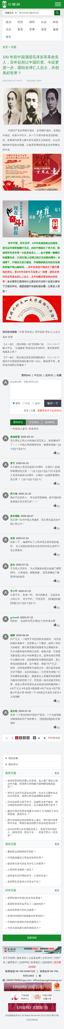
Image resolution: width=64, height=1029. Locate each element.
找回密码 (47, 962)
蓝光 (12, 564)
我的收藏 (13, 758)
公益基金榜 (34, 957)
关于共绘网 (9, 957)
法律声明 (24, 962)
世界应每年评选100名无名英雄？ (25, 897)
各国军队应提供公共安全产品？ (24, 881)
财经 (32, 22)
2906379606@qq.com (19, 980)
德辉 (12, 635)
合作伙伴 (47, 957)
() (26, 375)
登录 (26, 410)
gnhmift (14, 617)
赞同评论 (18, 422)
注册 (33, 410)
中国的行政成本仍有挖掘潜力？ (24, 921)
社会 (44, 22)
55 (18, 428)
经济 (20, 22)
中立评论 (34, 422)
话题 (13, 47)
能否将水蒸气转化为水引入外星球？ (27, 863)
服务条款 (21, 957)
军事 (32, 29)
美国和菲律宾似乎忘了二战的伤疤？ (27, 903)
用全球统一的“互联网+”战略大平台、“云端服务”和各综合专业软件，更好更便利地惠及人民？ (31, 348)
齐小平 (13, 591)
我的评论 (13, 764)
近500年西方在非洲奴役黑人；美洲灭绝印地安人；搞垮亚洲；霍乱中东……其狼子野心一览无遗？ (33, 832)
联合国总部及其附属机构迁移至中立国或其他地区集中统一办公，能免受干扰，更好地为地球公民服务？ (31, 361)
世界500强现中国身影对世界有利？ (26, 915)
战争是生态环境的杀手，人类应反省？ (28, 875)
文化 (8, 29)
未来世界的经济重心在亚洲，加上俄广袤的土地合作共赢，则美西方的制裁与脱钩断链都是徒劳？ (33, 783)
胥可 (12, 463)
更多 (57, 773)
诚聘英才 (12, 962)
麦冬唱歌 (15, 516)
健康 (55, 29)
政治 (8, 22)
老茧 (12, 538)
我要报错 (32, 937)
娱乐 (8, 36)
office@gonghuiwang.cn (47, 980)
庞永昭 (13, 711)
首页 (5, 47)
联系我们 (35, 962)
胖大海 (13, 493)
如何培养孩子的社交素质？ (22, 909)
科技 (55, 22)
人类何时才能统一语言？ (21, 869)
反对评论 (50, 422)
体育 (44, 29)
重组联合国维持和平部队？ (22, 851)
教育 (20, 29)
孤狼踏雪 (15, 436)
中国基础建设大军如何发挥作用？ (25, 857)
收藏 (59, 375)
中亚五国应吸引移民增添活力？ (24, 927)
